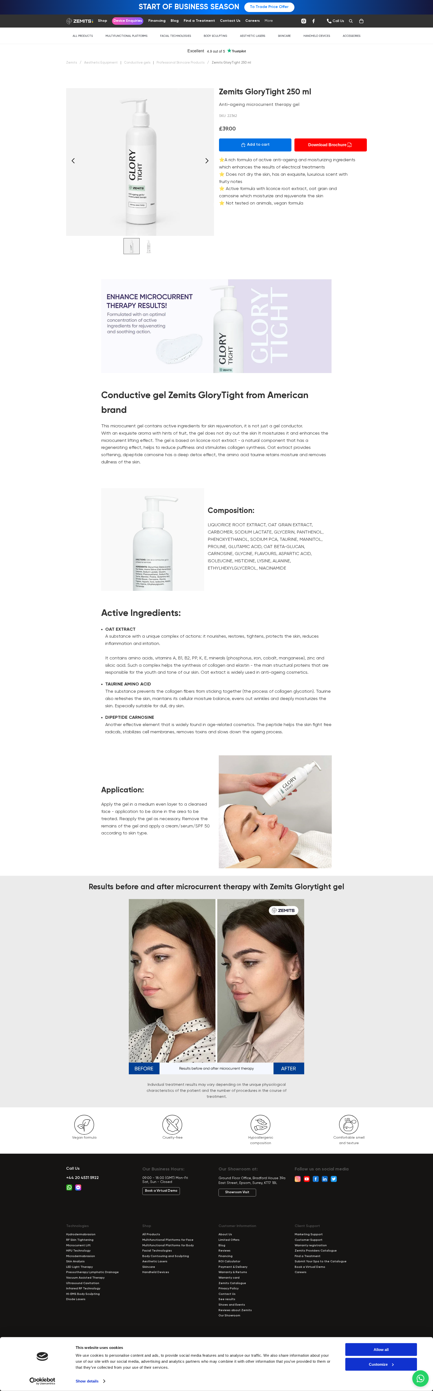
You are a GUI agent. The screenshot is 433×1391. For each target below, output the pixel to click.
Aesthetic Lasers (252, 36)
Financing (226, 1256)
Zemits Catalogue (232, 1283)
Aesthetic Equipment (101, 62)
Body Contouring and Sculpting (165, 1256)
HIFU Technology (78, 1250)
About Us (225, 1234)
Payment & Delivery (233, 1267)
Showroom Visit (237, 1192)
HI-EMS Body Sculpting (83, 1294)
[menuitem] (268, 21)
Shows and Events (232, 1304)
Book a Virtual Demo (161, 1190)
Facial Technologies (175, 36)
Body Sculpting (215, 36)
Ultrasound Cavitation (82, 1283)
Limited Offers (229, 1240)
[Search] (350, 21)
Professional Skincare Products (181, 62)
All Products (83, 36)
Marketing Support (309, 1234)
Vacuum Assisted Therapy (85, 1277)
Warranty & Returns (233, 1272)
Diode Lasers (75, 1299)
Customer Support (308, 1240)
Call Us (73, 1169)
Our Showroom (229, 1315)
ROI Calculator (229, 1261)
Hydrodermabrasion (80, 1234)
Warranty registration (311, 1245)
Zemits (71, 62)
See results (227, 1299)
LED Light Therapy (79, 1267)
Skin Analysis (75, 1261)
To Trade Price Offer (269, 7)
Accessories (351, 36)
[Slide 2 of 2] (148, 246)
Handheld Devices (316, 36)
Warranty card (229, 1277)
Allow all (381, 1349)
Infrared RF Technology (83, 1288)
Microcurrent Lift (78, 1245)
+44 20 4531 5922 (82, 1178)
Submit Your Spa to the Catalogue (321, 1261)
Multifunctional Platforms (126, 36)
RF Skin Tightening (79, 1240)
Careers (300, 1272)
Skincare (284, 36)
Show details (87, 1381)
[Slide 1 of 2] (131, 246)
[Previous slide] (71, 161)
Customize (378, 1364)
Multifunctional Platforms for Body (168, 1245)
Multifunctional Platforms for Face (167, 1240)
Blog (222, 1245)
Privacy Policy (229, 1288)
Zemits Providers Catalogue (316, 1250)
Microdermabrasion (80, 1256)
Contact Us (227, 1294)
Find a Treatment (307, 1256)
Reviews (225, 1250)
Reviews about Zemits (235, 1310)
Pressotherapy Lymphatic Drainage (92, 1272)
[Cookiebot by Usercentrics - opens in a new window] (42, 1381)
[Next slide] (208, 161)
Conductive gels (137, 62)
